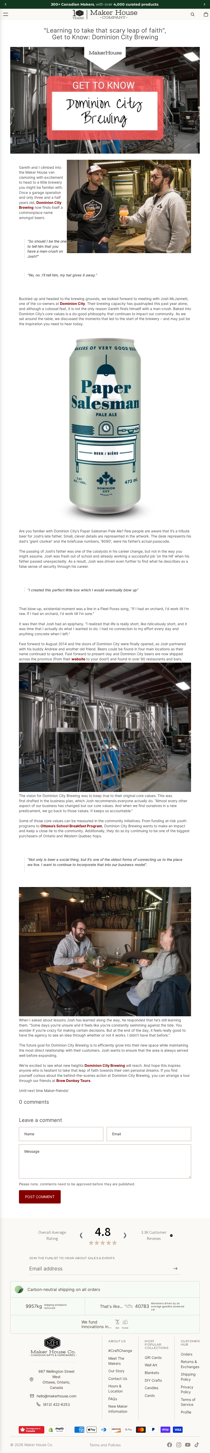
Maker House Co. (38, 1444)
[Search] (192, 14)
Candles (151, 1388)
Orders (186, 1354)
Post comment (40, 1197)
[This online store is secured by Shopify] (56, 1430)
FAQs (112, 1399)
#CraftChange (120, 1350)
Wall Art (151, 1365)
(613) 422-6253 (56, 1404)
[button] (171, 1235)
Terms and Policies (105, 1445)
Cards (150, 1395)
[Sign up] (175, 1268)
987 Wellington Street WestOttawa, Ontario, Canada (56, 1379)
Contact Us (117, 1378)
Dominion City (72, 303)
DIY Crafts (153, 1380)
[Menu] (5, 14)
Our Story (116, 1371)
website (78, 659)
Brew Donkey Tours (73, 1080)
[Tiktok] (197, 1445)
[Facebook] (169, 1445)
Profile (186, 1412)
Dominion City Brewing (105, 1065)
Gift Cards (153, 1357)
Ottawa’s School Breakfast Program (71, 826)
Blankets (152, 1372)
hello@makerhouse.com (56, 1396)
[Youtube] (188, 1445)
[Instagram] (179, 1445)
